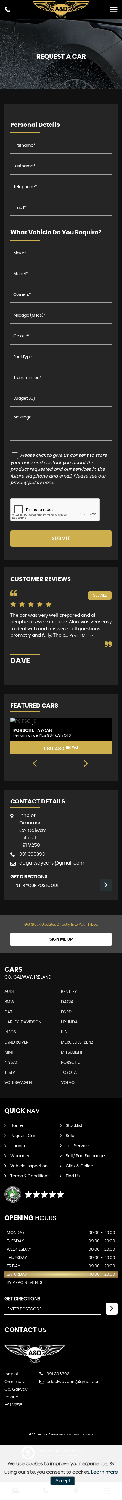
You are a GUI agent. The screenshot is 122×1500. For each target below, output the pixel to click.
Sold (70, 1136)
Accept (62, 1480)
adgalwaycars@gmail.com (51, 863)
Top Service (77, 1146)
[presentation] (35, 764)
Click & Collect (80, 1166)
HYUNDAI (69, 1022)
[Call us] (7, 10)
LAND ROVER (16, 1042)
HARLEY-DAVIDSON (22, 1022)
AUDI (9, 992)
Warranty (19, 1156)
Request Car (22, 1136)
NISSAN (11, 1062)
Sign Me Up (61, 939)
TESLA (9, 1073)
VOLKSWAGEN (18, 1083)
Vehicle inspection (29, 1166)
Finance (18, 1146)
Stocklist (74, 1126)
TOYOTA (69, 1073)
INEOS (10, 1032)
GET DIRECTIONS (22, 1298)
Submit (61, 538)
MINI (8, 1052)
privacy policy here (31, 483)
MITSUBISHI (71, 1052)
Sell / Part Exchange (85, 1156)
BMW (9, 1002)
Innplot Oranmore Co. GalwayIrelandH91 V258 (32, 830)
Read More (81, 636)
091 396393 (32, 854)
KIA (64, 1032)
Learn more (104, 1472)
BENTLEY (69, 992)
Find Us (73, 1176)
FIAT (8, 1012)
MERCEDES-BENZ (77, 1042)
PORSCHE (70, 1062)
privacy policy (83, 1434)
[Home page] (61, 10)
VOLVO (68, 1083)
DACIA (67, 1002)
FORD (66, 1012)
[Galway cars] (34, 1362)
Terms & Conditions (29, 1176)
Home (16, 1126)
